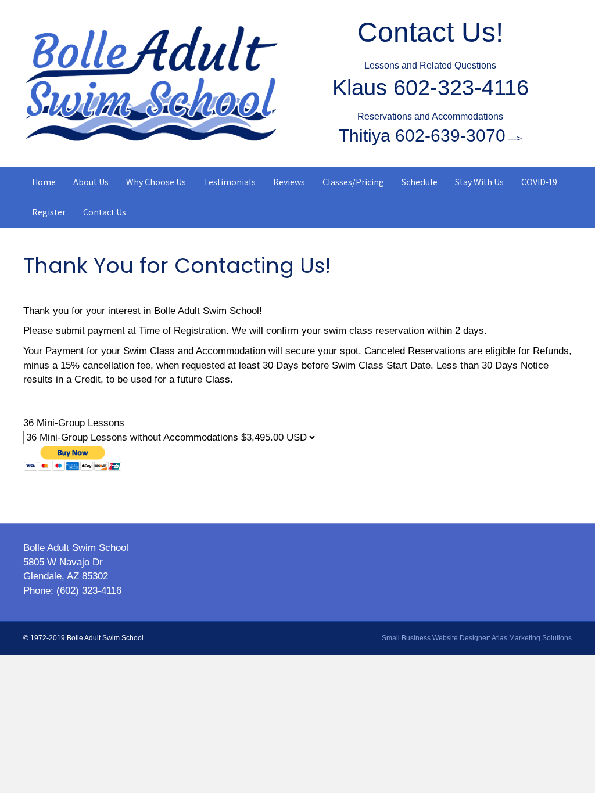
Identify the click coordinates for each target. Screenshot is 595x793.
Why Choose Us (156, 182)
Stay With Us (479, 182)
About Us (91, 182)
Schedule (420, 182)
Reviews (289, 182)
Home (44, 182)
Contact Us (104, 212)
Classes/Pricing (353, 182)
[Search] (564, 180)
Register (49, 212)
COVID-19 (539, 182)
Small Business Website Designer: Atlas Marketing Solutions (477, 638)
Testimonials (229, 182)
